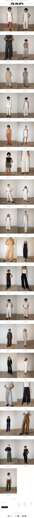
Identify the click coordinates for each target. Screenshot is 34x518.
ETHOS (18, 503)
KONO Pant (25, 263)
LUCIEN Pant (8, 119)
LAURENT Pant (8, 90)
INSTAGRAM (31, 502)
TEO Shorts (8, 32)
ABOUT (18, 502)
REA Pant (25, 32)
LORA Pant (25, 350)
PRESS (24, 502)
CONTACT (25, 503)
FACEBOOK (31, 503)
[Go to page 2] (19, 498)
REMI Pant (8, 321)
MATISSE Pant (25, 119)
